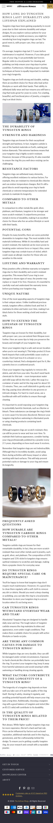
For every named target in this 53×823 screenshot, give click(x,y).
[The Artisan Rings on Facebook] (20, 788)
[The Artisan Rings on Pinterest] (24, 788)
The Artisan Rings (22, 801)
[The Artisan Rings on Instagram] (28, 788)
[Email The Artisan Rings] (33, 788)
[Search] (44, 6)
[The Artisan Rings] (26, 6)
